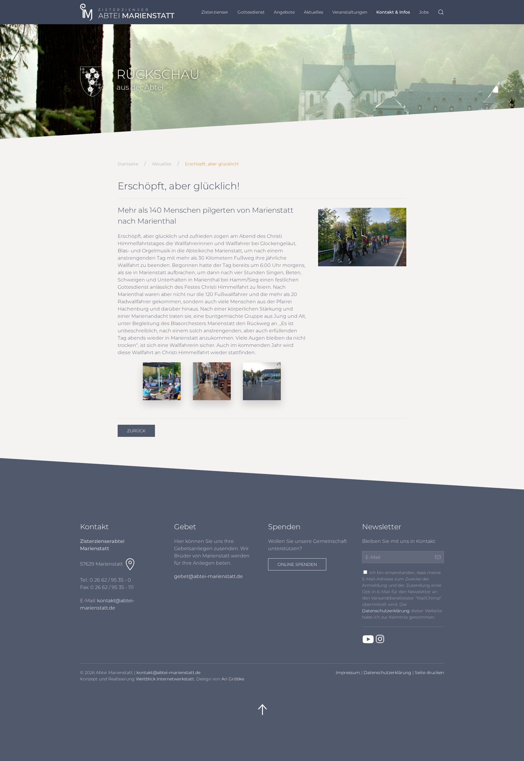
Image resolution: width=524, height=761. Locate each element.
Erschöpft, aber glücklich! (212, 164)
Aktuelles (313, 12)
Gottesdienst (251, 12)
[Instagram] (380, 638)
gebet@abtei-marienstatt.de (208, 576)
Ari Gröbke (232, 679)
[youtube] (368, 639)
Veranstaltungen (349, 12)
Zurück (136, 431)
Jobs (424, 12)
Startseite (128, 164)
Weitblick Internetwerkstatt (165, 679)
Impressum (348, 672)
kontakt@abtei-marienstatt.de (168, 672)
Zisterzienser (214, 12)
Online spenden (297, 564)
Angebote (284, 12)
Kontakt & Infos (393, 12)
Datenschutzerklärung (386, 610)
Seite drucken (429, 672)
